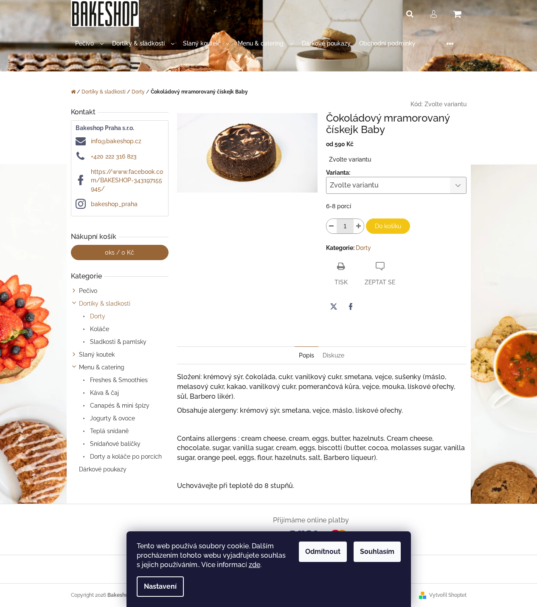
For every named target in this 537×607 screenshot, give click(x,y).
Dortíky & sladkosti (104, 303)
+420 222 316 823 (114, 156)
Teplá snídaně (108, 431)
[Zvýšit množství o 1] (359, 226)
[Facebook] (350, 306)
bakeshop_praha (114, 204)
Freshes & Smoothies (118, 380)
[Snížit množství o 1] (331, 226)
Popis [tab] (306, 355)
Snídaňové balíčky (114, 443)
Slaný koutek (97, 354)
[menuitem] (89, 43)
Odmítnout (322, 551)
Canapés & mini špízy (118, 405)
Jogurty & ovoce (111, 418)
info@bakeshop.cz (116, 141)
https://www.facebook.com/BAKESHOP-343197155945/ (127, 180)
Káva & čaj (103, 392)
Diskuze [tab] (333, 355)
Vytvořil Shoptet (448, 595)
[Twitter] (333, 306)
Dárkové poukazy (103, 469)
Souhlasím (377, 551)
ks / (119, 252)
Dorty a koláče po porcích (125, 456)
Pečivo (88, 290)
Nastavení (160, 586)
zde (254, 565)
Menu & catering (101, 367)
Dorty (96, 316)
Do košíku (388, 226)
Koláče (98, 329)
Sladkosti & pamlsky (117, 341)
